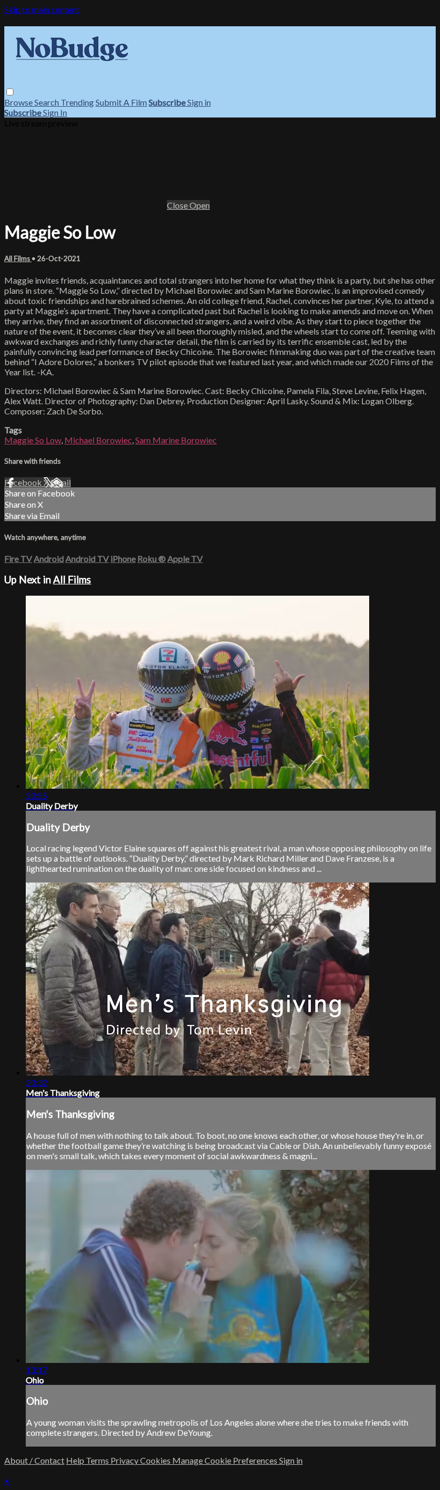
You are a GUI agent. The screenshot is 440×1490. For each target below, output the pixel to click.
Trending (77, 102)
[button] (9, 91)
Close (178, 205)
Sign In (55, 112)
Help (76, 1460)
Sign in (199, 102)
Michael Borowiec (98, 440)
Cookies (156, 1460)
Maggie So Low (32, 440)
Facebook (23, 482)
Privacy (125, 1460)
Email (60, 482)
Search (47, 102)
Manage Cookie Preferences (225, 1460)
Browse (19, 102)
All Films (18, 258)
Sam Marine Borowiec (176, 440)
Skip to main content (41, 9)
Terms (98, 1460)
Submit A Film (121, 102)
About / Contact (34, 1460)
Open (199, 205)
